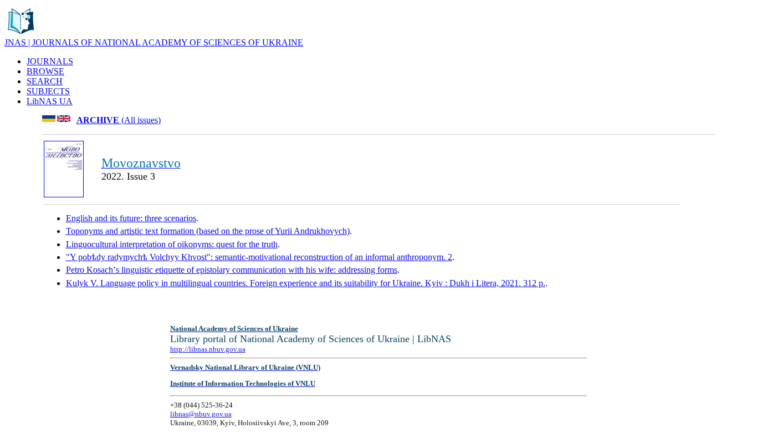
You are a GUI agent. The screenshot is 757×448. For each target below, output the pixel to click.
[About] (21, 34)
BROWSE (45, 71)
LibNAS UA (50, 101)
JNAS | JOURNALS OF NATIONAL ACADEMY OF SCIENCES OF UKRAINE (153, 42)
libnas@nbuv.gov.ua (201, 414)
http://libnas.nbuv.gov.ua (207, 349)
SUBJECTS (48, 91)
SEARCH (45, 81)
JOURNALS (50, 61)
